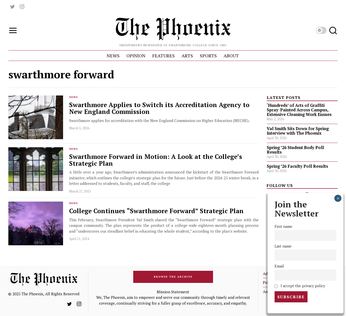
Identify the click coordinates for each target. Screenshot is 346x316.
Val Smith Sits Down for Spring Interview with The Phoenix (298, 130)
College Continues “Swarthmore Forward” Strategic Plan (156, 211)
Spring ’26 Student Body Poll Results (295, 149)
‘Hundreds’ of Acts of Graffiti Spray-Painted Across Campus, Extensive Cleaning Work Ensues (299, 110)
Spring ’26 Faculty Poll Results (297, 166)
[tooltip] (12, 7)
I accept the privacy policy (302, 285)
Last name (283, 246)
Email (279, 266)
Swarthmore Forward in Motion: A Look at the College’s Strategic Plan (155, 160)
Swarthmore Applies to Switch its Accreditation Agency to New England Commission (159, 108)
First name (283, 226)
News (73, 97)
